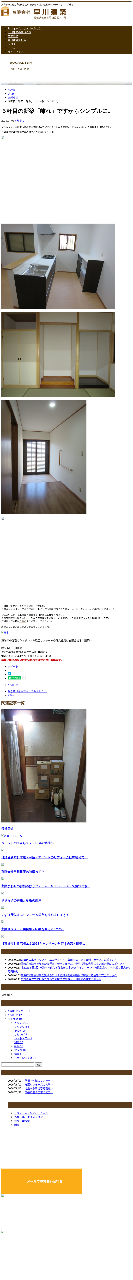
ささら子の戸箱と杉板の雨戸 (21, 900)
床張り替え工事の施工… (39, 1092)
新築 (18, 1046)
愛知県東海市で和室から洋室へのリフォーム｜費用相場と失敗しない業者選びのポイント (73, 963)
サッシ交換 (21, 1026)
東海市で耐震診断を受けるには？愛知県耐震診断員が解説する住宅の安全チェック (69, 975)
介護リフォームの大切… (39, 1084)
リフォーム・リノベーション (25, 28)
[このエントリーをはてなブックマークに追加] (9, 674)
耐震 (16, 1125)
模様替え (7, 828)
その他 (20, 1030)
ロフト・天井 (23, 1038)
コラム (12, 48)
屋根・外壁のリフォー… (39, 1080)
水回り (20, 1050)
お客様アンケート (19, 1011)
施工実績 (13, 36)
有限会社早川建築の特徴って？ (22, 871)
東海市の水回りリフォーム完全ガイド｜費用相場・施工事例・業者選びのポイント (69, 960)
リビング (20, 1034)
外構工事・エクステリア (28, 1117)
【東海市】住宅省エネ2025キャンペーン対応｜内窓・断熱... (43, 943)
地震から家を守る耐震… (39, 1088)
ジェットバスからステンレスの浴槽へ (27, 843)
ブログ (12, 44)
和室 (18, 1042)
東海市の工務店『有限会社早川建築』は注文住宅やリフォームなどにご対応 (45, 1269)
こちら (22, 621)
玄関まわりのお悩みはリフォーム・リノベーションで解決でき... (45, 886)
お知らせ (19, 120)
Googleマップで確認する (17, 1249)
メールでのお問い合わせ (44, 1181)
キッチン (21, 1023)
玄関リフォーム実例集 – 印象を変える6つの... (32, 929)
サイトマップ (15, 52)
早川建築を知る (17, 40)
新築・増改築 (22, 1121)
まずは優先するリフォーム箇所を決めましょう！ (35, 915)
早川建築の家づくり (19, 32)
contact (12, 72)
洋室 (18, 1054)
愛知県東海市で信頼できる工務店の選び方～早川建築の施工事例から (61, 979)
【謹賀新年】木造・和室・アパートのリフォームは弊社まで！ (44, 857)
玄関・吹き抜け (25, 1058)
